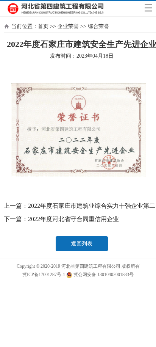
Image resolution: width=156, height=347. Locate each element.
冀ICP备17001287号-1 (43, 274)
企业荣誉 (68, 26)
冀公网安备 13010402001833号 (103, 274)
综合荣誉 (98, 26)
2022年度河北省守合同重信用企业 (73, 219)
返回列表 (81, 244)
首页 (43, 26)
